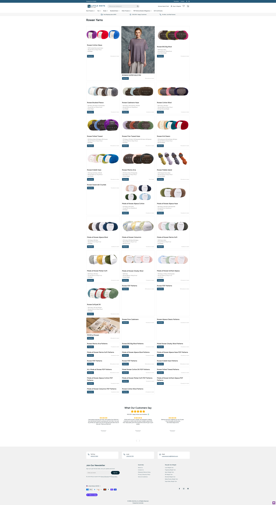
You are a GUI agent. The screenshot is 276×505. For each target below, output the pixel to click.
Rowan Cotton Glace (94, 45)
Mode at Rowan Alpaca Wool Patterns (136, 352)
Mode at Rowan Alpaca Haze (167, 204)
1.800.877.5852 (94, 456)
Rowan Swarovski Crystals (96, 185)
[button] (137, 441)
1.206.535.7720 (130, 456)
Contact (182, 1)
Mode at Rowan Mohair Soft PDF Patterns (137, 378)
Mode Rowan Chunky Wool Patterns (170, 344)
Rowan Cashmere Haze (130, 103)
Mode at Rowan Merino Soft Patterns (100, 352)
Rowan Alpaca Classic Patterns (168, 319)
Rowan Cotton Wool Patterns (132, 389)
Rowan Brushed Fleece (95, 103)
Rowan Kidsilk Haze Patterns (167, 361)
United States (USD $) (93, 486)
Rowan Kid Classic (163, 136)
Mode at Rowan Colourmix (131, 237)
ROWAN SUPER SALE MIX (131, 75)
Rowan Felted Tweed (94, 136)
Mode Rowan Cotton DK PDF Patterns (136, 369)
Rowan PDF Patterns (129, 286)
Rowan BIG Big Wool (164, 47)
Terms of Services (105, 476)
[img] (138, 411)
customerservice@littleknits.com (170, 456)
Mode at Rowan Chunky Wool (132, 271)
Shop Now (90, 56)
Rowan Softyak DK (94, 304)
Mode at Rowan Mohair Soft (97, 271)
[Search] (138, 6)
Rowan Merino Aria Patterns (97, 344)
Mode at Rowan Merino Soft (167, 237)
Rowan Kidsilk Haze (94, 170)
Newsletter (176, 1)
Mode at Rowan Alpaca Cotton (133, 204)
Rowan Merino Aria (129, 170)
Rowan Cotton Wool (164, 103)
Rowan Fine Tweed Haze (131, 136)
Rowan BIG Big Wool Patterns (132, 344)
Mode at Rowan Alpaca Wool (97, 237)
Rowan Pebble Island (164, 170)
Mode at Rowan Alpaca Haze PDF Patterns (172, 352)
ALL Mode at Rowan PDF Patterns (99, 369)
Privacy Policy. (114, 476)
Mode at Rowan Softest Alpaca (168, 271)
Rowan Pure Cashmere (130, 319)
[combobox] (123, 6)
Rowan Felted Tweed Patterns (168, 369)
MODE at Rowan (93, 335)
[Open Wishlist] (273, 502)
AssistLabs (141, 503)
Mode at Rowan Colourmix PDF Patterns (101, 389)
